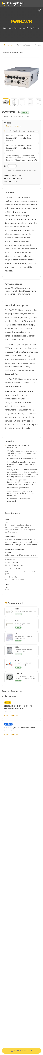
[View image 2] (14, 102)
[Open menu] (40, 3)
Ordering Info (11, 374)
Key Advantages (23, 45)
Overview (8, 45)
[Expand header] (39, 10)
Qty (5, 166)
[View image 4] (30, 102)
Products (5, 53)
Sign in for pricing (13, 126)
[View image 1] (5, 102)
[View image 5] (38, 102)
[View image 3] (22, 102)
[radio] (21, 138)
